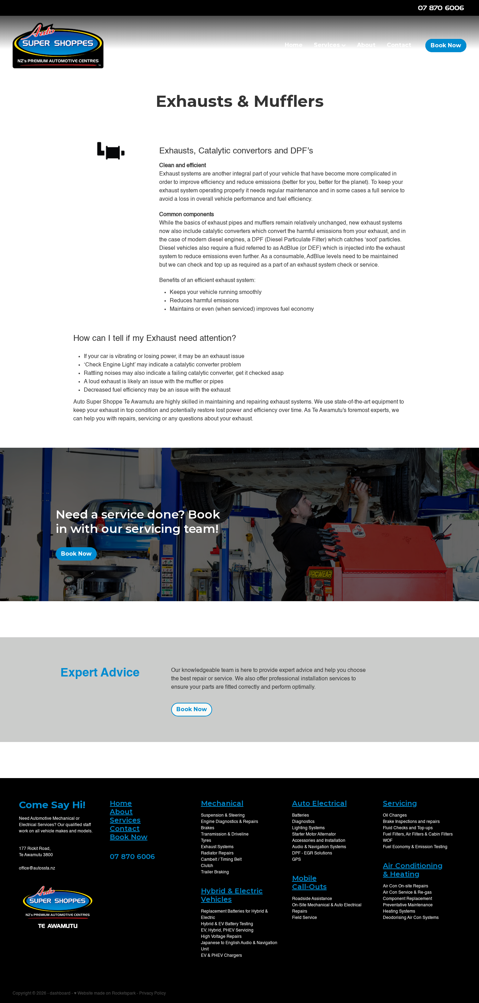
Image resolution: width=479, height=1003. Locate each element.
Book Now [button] (76, 553)
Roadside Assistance (312, 899)
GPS (296, 860)
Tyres (206, 841)
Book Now (446, 45)
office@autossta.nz (37, 868)
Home (294, 45)
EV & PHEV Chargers (221, 956)
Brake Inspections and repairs (411, 822)
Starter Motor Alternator (314, 834)
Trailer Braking (215, 872)
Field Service (304, 918)
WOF (387, 841)
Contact (399, 45)
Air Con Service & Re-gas (407, 893)
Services (328, 45)
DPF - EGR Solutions (312, 853)
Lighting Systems (308, 828)
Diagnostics (303, 822)
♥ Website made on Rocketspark (105, 993)
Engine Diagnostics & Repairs (229, 822)
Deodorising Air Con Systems (411, 918)
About (366, 45)
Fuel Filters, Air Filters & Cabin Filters (418, 834)
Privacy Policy (152, 993)
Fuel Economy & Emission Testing (415, 847)
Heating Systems (399, 911)
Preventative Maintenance (408, 905)
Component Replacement (407, 899)
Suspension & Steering (223, 815)
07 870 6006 (132, 856)
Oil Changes (395, 815)
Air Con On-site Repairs (405, 886)
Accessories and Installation (318, 841)
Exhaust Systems (217, 847)
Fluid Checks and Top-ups (408, 828)
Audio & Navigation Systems (319, 847)
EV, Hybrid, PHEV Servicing (227, 930)
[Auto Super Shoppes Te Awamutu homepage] (58, 45)
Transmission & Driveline (225, 834)
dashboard (60, 993)
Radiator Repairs (217, 853)
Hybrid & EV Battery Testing (227, 924)
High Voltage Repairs (221, 937)
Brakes (207, 828)
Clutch (207, 866)
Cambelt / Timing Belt (221, 860)
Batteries (300, 815)
